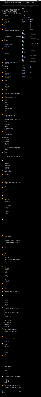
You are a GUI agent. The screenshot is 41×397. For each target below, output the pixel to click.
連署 (23, 45)
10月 (30, 65)
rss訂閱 (31, 28)
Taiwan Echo (5, 28)
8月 (30, 67)
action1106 (24, 21)
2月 (30, 75)
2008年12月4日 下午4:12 (6, 326)
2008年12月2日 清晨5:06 (6, 55)
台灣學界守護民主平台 (24, 76)
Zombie (4, 197)
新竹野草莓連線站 (23, 71)
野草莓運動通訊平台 (24, 68)
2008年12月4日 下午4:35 (6, 333)
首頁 (11, 391)
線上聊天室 (24, 52)
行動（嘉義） (24, 37)
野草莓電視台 (23, 67)
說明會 (23, 49)
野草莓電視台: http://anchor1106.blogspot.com (25, 22)
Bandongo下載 (31, 40)
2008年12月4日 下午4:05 (6, 305)
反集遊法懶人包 (23, 75)
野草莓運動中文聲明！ (24, 12)
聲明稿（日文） (24, 56)
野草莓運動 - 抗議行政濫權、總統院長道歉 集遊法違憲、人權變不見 (20, 2)
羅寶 (4, 99)
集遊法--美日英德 (5, 131)
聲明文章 (7, 15)
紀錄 (23, 41)
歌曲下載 (38, 39)
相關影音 (24, 40)
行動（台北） (5, 15)
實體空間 (24, 48)
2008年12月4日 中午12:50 (6, 263)
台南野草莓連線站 (23, 70)
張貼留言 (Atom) (5, 392)
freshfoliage (32, 36)
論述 (23, 53)
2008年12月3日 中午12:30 (6, 135)
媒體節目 (24, 46)
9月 (30, 66)
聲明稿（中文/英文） (25, 55)
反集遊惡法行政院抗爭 (33, 61)
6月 (30, 72)
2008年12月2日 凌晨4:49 (6, 46)
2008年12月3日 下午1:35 (6, 144)
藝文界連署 (24, 61)
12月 (30, 77)
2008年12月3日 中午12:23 (6, 121)
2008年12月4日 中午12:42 (6, 244)
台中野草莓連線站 (23, 69)
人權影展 (24, 30)
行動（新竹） (24, 36)
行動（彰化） (24, 38)
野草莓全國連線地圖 (24, 72)
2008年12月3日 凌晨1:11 (6, 74)
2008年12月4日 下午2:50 (6, 281)
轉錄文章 (24, 60)
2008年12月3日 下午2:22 (6, 168)
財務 (23, 42)
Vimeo (34, 36)
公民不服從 (24, 31)
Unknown (4, 39)
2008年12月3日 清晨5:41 (6, 87)
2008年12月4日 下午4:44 (6, 341)
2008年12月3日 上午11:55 (6, 116)
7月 (30, 68)
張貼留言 (3, 390)
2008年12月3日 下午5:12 (6, 189)
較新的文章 (3, 391)
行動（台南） (24, 34)
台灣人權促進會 (23, 73)
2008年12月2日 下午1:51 (6, 63)
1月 (30, 76)
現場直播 (24, 44)
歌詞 (33, 40)
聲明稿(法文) (24, 57)
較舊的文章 (20, 391)
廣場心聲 (24, 50)
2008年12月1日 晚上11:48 (6, 22)
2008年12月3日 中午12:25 (6, 129)
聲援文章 (24, 59)
